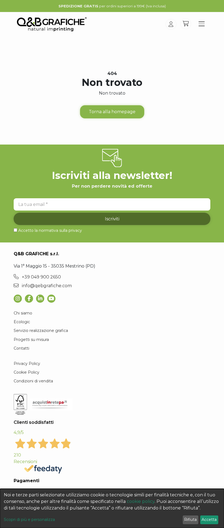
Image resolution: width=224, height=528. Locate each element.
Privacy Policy (27, 363)
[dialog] (112, 508)
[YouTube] (52, 298)
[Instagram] (19, 298)
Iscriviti (112, 218)
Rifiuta (190, 519)
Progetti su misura (31, 339)
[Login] (171, 24)
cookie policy (141, 501)
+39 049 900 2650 (41, 277)
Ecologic (22, 321)
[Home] (52, 24)
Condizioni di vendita (33, 381)
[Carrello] (185, 23)
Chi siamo (23, 313)
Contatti (21, 348)
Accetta (209, 519)
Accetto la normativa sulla (50, 230)
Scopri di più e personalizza (29, 519)
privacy (75, 230)
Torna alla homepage (112, 111)
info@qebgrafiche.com (46, 285)
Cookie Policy (26, 372)
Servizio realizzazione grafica (41, 330)
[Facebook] (30, 298)
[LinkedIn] (41, 298)
